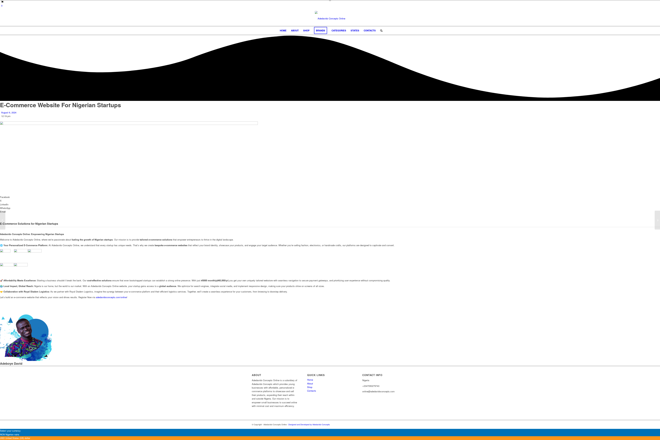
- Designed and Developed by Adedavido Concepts (308, 424)
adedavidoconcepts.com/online (111, 297)
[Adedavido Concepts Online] (330, 18)
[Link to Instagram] (400, 424)
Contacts (311, 390)
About (310, 383)
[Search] (380, 30)
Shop (309, 387)
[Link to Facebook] (405, 424)
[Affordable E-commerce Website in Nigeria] (657, 220)
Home (310, 379)
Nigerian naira (12, 434)
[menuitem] (283, 30)
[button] (330, 197)
